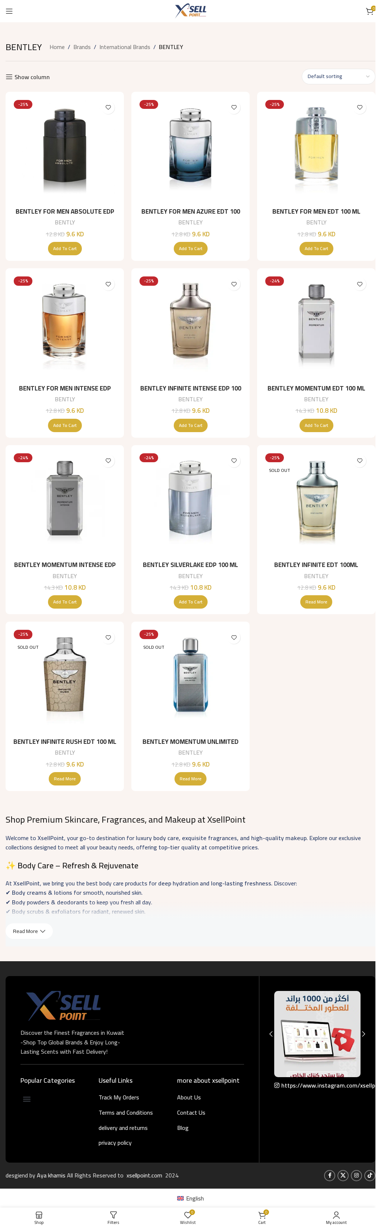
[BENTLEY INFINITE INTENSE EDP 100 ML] (190, 327)
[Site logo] (190, 10)
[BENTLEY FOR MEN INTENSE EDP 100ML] (64, 327)
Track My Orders (119, 1097)
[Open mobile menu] (9, 11)
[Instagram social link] (356, 1175)
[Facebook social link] (329, 1175)
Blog (183, 1127)
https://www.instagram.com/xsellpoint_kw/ (321, 1086)
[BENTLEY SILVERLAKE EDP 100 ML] (190, 504)
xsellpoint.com (145, 1175)
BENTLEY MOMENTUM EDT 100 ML (316, 388)
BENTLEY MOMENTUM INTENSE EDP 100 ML (65, 569)
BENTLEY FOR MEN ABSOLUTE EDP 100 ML (65, 215)
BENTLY (65, 222)
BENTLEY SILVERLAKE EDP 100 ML (190, 565)
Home (57, 47)
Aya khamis (52, 1175)
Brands (82, 47)
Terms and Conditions (126, 1112)
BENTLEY (190, 222)
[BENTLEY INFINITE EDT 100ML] (316, 504)
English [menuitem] (195, 1198)
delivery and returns (123, 1127)
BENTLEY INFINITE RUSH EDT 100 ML (64, 742)
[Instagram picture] (317, 1034)
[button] (65, 248)
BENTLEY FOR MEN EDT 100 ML (316, 211)
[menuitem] (190, 1198)
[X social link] (343, 1175)
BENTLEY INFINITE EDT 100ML (316, 565)
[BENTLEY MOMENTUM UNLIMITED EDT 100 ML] (190, 680)
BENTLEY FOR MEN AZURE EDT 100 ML (190, 215)
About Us (189, 1097)
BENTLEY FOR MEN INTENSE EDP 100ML (65, 392)
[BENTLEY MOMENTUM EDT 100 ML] (316, 327)
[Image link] (63, 1005)
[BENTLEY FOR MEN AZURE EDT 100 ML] (190, 150)
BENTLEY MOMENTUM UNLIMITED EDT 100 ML (190, 746)
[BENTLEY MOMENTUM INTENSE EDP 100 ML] (64, 504)
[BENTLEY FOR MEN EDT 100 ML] (316, 150)
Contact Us (191, 1112)
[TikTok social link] (369, 1175)
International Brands (124, 47)
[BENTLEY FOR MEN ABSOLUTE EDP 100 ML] (64, 150)
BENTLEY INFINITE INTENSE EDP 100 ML (190, 392)
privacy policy (115, 1142)
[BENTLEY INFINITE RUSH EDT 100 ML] (64, 680)
